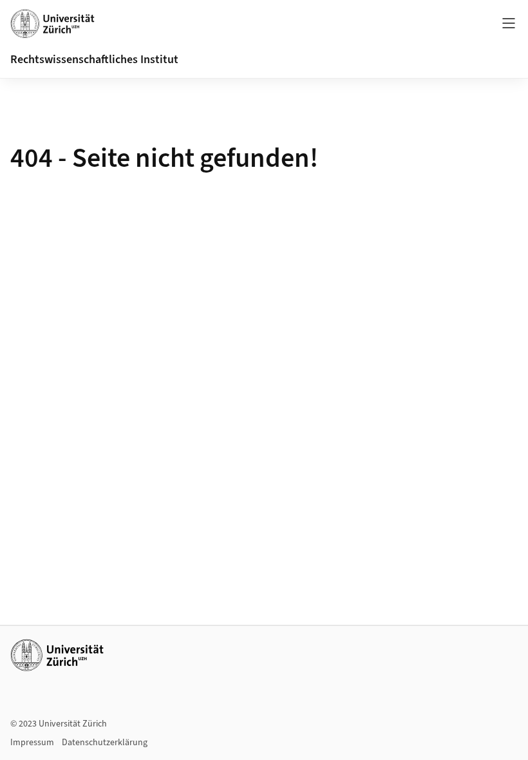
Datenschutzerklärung (104, 742)
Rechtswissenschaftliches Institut (94, 60)
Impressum (32, 742)
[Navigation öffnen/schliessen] (508, 23)
